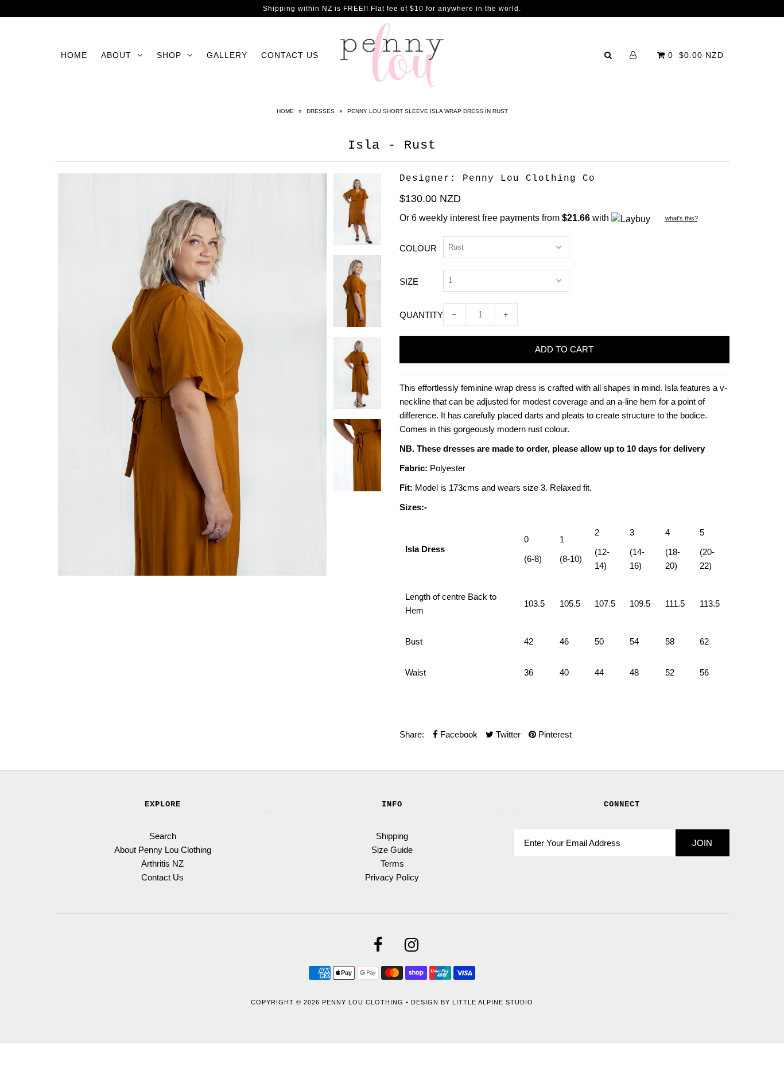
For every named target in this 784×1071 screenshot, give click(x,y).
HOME (74, 55)
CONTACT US (290, 55)
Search (162, 836)
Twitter (507, 734)
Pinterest (554, 734)
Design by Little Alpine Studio (472, 1002)
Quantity (421, 315)
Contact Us (162, 877)
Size (408, 281)
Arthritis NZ (162, 863)
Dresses (320, 111)
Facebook (458, 734)
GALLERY (227, 55)
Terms (392, 863)
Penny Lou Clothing (362, 1002)
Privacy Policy (392, 877)
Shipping (392, 836)
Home (285, 111)
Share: (411, 734)
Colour (418, 248)
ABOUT (116, 55)
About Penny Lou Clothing (162, 850)
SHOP (169, 55)
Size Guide (392, 850)
